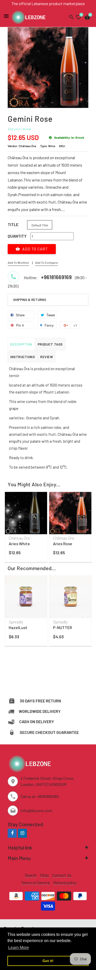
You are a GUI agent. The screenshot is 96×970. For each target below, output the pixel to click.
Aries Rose (62, 543)
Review (46, 357)
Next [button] (83, 522)
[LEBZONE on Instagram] (22, 833)
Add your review (19, 129)
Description (21, 344)
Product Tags (50, 344)
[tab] (48, 300)
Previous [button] (13, 522)
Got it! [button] (48, 961)
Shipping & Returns (29, 300)
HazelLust (18, 627)
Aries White (19, 543)
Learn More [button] (18, 947)
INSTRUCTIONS (22, 357)
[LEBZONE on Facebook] (12, 833)
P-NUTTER (62, 627)
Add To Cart (34, 249)
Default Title (39, 225)
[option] (26, 528)
